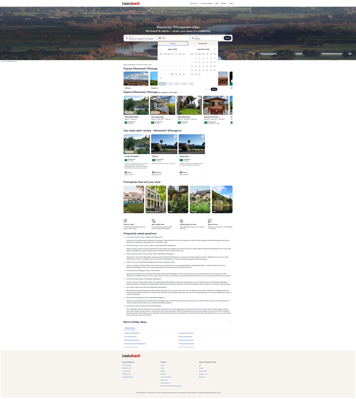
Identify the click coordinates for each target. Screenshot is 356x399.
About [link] (162, 365)
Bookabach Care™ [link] (126, 368)
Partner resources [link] (126, 374)
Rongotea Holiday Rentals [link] (186, 333)
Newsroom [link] (163, 374)
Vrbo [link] (200, 365)
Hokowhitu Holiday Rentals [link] (132, 340)
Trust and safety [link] (126, 371)
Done (214, 89)
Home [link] (125, 64)
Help (216, 3)
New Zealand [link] (131, 64)
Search (227, 38)
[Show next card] (232, 80)
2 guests (197, 39)
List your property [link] (126, 365)
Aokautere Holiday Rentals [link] (131, 333)
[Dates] (173, 38)
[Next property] (230, 110)
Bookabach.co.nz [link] (203, 374)
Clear (207, 89)
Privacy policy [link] (164, 380)
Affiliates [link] (163, 371)
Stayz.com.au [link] (202, 377)
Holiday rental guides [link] (127, 377)
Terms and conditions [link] (166, 377)
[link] (146, 97)
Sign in (231, 3)
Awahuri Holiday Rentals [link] (131, 347)
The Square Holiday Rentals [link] (186, 344)
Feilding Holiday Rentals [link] (185, 336)
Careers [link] (162, 368)
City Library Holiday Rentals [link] (186, 347)
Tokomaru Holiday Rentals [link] (186, 340)
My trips (223, 3)
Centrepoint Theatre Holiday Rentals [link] (134, 344)
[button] (180, 58)
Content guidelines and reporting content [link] (171, 386)
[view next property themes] (232, 199)
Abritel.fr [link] (201, 368)
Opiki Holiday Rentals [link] (130, 336)
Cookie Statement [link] (165, 383)
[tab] (173, 43)
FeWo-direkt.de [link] (203, 371)
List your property (206, 3)
